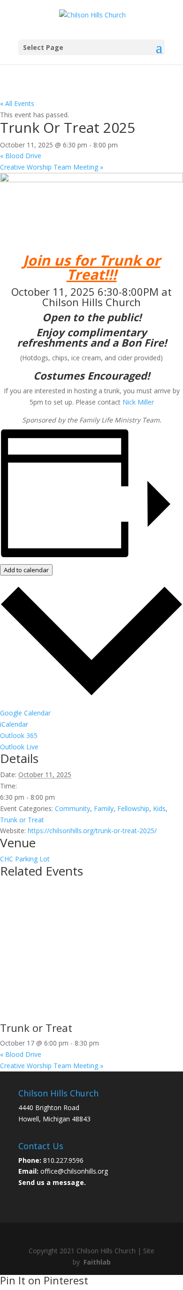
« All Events (17, 103)
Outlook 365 (19, 735)
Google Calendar (25, 712)
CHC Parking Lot (25, 858)
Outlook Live (19, 746)
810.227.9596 (63, 1160)
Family (104, 808)
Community (72, 808)
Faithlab (97, 1262)
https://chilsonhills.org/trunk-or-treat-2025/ (92, 830)
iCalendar (14, 724)
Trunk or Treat (22, 819)
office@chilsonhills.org (74, 1171)
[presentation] (91, 1017)
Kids (159, 808)
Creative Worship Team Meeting (51, 166)
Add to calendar (26, 570)
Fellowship (133, 808)
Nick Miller (138, 402)
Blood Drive (20, 155)
